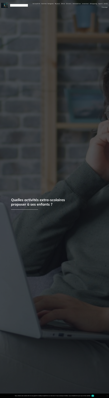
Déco (63, 3)
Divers (68, 3)
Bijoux (57, 3)
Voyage (105, 7)
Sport (100, 3)
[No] (107, 396)
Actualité (36, 3)
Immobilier (77, 3)
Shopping (93, 3)
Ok (92, 395)
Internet (85, 3)
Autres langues (47, 3)
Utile (106, 3)
